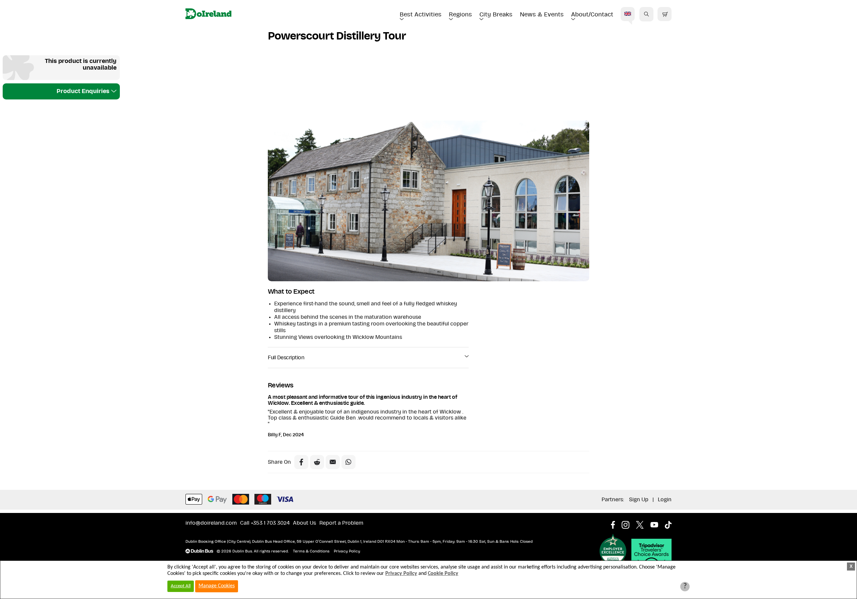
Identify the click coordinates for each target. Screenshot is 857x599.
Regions (460, 15)
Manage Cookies (217, 586)
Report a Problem (341, 523)
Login (665, 499)
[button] (646, 14)
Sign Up (638, 499)
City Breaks (496, 15)
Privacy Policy (347, 551)
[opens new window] (616, 523)
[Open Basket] (664, 14)
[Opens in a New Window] (317, 462)
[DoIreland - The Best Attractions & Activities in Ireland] (208, 14)
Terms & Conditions (311, 551)
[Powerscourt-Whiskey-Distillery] (428, 201)
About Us (304, 523)
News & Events (542, 15)
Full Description (286, 357)
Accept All (180, 586)
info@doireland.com (211, 523)
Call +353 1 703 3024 (265, 523)
